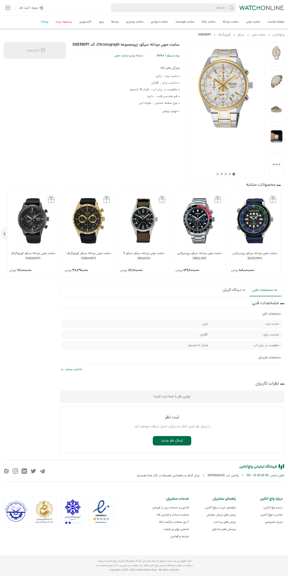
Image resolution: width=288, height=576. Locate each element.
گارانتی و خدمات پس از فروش (170, 508)
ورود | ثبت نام (28, 8)
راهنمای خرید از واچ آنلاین (220, 508)
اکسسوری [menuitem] (85, 22)
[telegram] (42, 471)
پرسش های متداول (224, 529)
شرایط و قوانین (180, 536)
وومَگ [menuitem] (44, 22)
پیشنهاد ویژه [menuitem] (64, 22)
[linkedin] (24, 471)
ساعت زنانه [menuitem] (209, 22)
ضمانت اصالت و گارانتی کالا (173, 515)
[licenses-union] (18, 512)
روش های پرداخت (225, 522)
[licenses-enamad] (103, 512)
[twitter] (33, 471)
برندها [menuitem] (115, 22)
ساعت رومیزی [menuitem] (135, 22)
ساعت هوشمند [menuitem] (184, 22)
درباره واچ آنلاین (273, 508)
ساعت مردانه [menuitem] (231, 22)
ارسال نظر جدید (172, 440)
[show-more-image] (276, 165)
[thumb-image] (276, 54)
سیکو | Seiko (165, 55)
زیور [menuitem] (101, 22)
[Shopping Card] (8, 8)
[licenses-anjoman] (74, 512)
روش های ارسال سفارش (221, 515)
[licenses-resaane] (46, 512)
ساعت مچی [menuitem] (253, 22)
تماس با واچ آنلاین (272, 515)
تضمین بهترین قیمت (176, 529)
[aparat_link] (6, 471)
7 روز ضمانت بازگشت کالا (174, 522)
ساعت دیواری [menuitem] (159, 22)
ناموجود (32, 50)
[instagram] (15, 471)
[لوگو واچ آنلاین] (261, 8)
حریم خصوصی (274, 522)
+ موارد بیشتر (171, 111)
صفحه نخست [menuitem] (276, 22)
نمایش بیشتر (73, 369)
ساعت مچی (121, 55)
